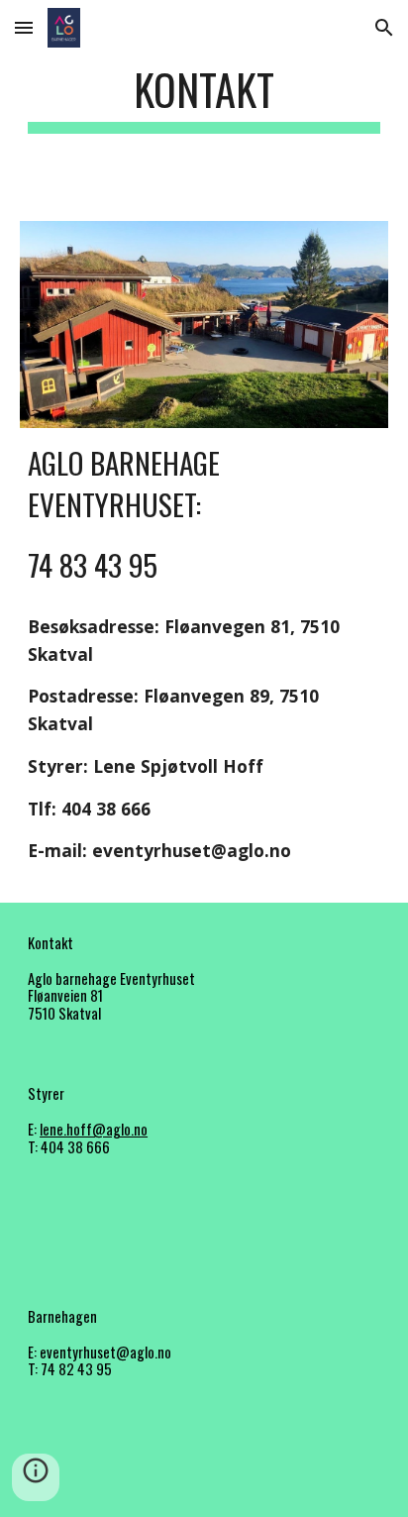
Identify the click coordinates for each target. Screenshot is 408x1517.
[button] (24, 27)
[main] (204, 98)
